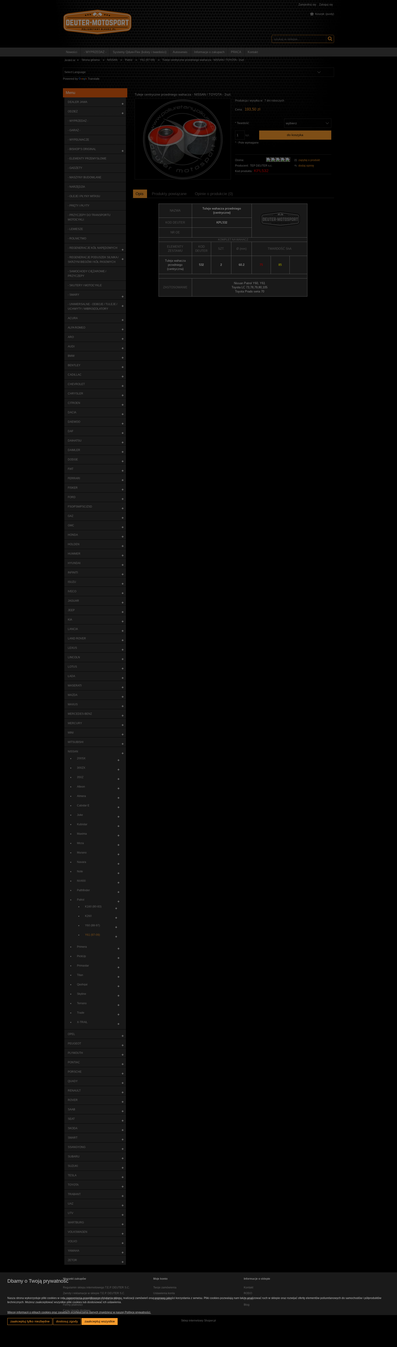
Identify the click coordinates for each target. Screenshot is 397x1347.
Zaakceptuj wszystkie (100, 1321)
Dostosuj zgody (67, 1321)
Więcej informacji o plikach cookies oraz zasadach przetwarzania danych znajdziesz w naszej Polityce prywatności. (79, 1312)
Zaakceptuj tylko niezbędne (30, 1321)
